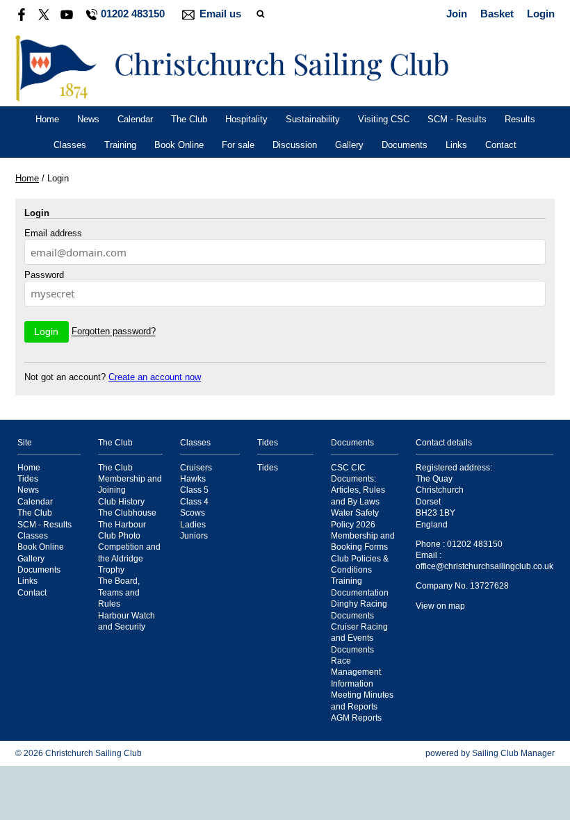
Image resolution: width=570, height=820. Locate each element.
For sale (238, 145)
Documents (404, 145)
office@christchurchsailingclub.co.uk (484, 566)
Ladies (193, 524)
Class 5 (194, 489)
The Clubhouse (127, 512)
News (88, 119)
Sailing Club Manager (513, 753)
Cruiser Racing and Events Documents (359, 638)
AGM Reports (356, 717)
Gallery (349, 145)
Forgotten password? (114, 332)
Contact (500, 145)
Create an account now (154, 377)
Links (456, 145)
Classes (70, 145)
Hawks (193, 478)
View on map (440, 605)
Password (44, 275)
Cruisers (196, 467)
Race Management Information (356, 672)
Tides (27, 478)
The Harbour (122, 524)
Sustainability (313, 119)
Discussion (294, 145)
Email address (53, 233)
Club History (121, 501)
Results (520, 119)
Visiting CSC (383, 119)
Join (456, 13)
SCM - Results (457, 119)
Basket (497, 13)
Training (120, 145)
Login (541, 13)
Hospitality (246, 119)
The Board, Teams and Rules (119, 592)
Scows (192, 512)
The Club (189, 119)
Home (47, 119)
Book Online (179, 145)
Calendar (135, 119)
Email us (220, 13)
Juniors (194, 535)
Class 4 (194, 501)
